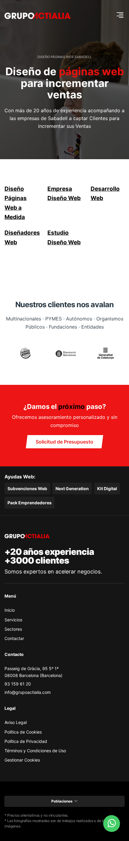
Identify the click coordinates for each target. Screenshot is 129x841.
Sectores (13, 629)
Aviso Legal (15, 722)
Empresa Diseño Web (64, 193)
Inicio (9, 610)
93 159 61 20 (17, 683)
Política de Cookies (23, 731)
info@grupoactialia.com (27, 692)
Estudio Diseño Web (64, 237)
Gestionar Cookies (22, 759)
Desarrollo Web (105, 193)
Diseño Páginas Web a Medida (15, 203)
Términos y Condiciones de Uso (35, 750)
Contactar (14, 638)
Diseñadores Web (21, 237)
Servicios (13, 619)
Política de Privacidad (25, 741)
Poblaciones (62, 801)
